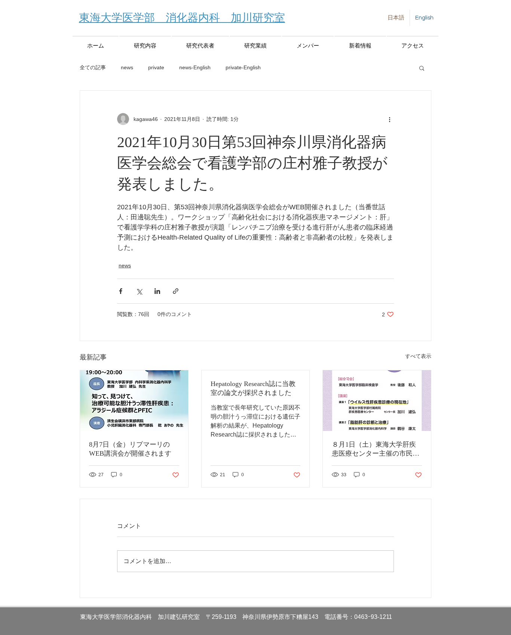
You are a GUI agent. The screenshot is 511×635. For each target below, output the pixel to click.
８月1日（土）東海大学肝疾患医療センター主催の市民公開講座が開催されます (375, 449)
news (127, 67)
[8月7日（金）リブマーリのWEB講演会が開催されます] (134, 400)
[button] (421, 68)
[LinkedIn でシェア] (157, 291)
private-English (243, 67)
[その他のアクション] (389, 119)
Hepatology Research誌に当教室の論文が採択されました (253, 388)
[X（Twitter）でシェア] (139, 291)
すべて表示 (418, 356)
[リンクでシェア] (175, 291)
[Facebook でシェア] (120, 291)
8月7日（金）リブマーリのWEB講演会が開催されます (130, 449)
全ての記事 (93, 67)
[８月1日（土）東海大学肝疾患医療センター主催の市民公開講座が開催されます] (377, 400)
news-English (195, 67)
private (156, 67)
